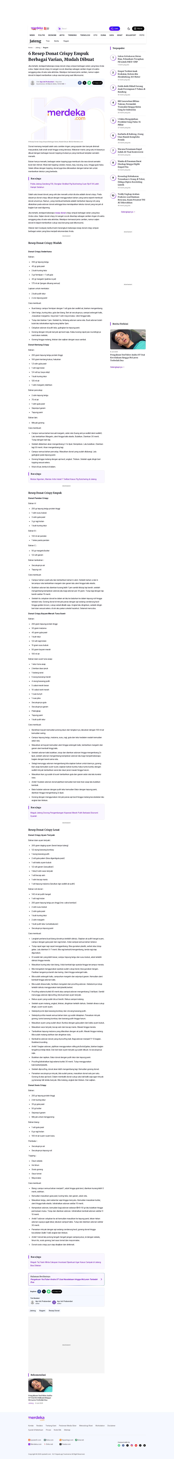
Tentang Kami (51, 1426)
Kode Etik (57, 1430)
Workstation (100, 1426)
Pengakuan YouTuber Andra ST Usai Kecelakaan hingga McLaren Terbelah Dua (40, 1397)
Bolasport (131, 35)
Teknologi (85, 35)
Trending (72, 35)
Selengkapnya (127, 212)
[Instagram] (132, 1445)
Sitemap (67, 1430)
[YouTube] (136, 1445)
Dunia (103, 35)
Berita (56, 41)
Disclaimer (111, 1426)
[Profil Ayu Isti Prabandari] (32, 83)
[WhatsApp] (119, 1445)
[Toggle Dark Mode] (128, 28)
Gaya (111, 35)
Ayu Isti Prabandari (47, 82)
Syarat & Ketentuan (35, 1430)
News (32, 35)
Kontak (31, 1426)
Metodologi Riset (86, 1426)
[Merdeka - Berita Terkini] (40, 28)
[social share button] (80, 83)
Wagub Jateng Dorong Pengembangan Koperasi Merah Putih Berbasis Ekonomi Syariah (64, 814)
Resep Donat (54, 1311)
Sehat (120, 35)
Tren (48, 41)
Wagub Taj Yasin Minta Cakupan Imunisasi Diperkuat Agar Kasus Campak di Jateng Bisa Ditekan (65, 1264)
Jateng (35, 41)
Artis (62, 35)
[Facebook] (123, 1445)
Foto (142, 35)
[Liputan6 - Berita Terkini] (36, 1418)
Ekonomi (52, 35)
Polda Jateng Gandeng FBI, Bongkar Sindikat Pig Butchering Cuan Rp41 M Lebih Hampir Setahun (64, 185)
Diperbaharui (50, 84)
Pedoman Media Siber (67, 1426)
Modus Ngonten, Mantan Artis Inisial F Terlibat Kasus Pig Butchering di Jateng (63, 479)
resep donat (60, 213)
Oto (95, 35)
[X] (127, 1445)
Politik (41, 35)
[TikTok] (140, 1445)
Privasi (48, 1430)
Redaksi (39, 1426)
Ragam (66, 41)
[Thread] (144, 1445)
